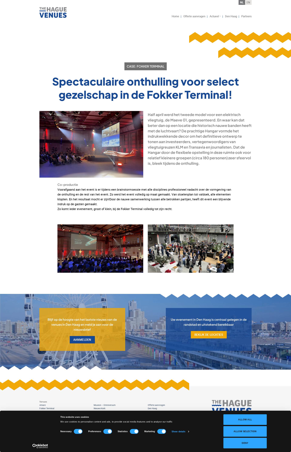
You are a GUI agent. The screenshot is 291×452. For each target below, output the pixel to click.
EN (248, 2)
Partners (246, 16)
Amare (42, 405)
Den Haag (231, 16)
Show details (178, 431)
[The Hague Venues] (54, 12)
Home (175, 16)
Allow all (245, 419)
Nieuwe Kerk (99, 408)
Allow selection (245, 431)
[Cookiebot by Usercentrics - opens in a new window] (40, 446)
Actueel (214, 16)
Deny (245, 443)
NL (242, 2)
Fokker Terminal (46, 408)
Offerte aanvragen (194, 16)
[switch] (107, 431)
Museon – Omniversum (104, 405)
